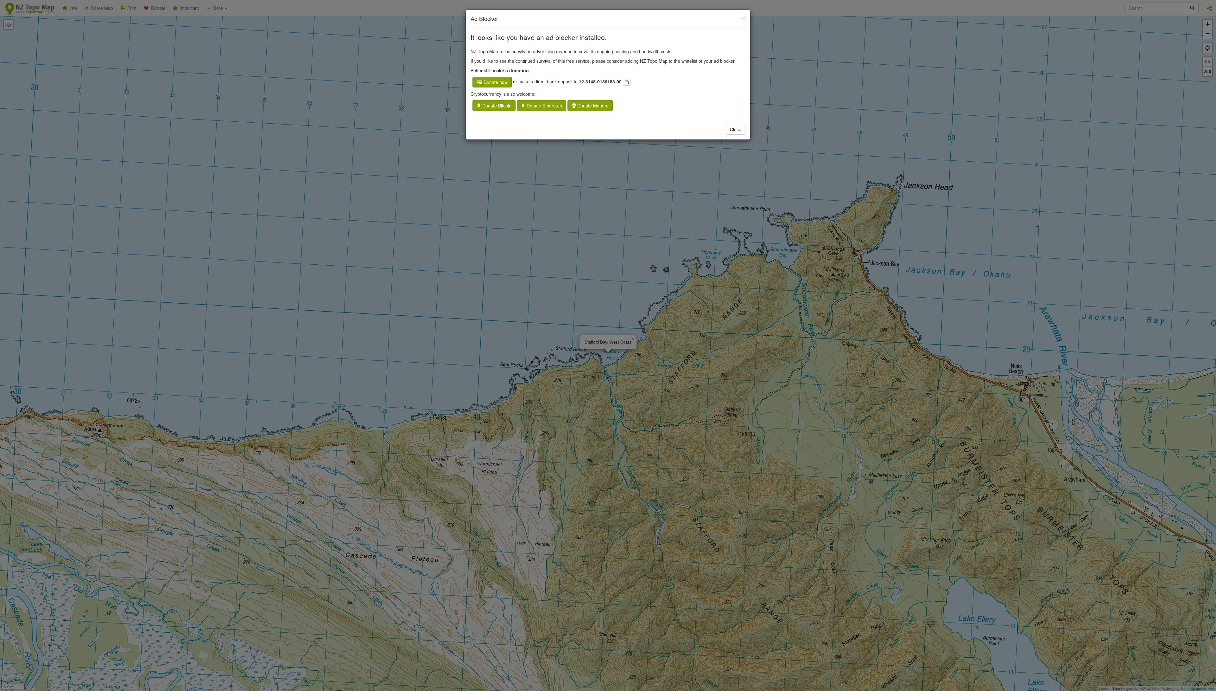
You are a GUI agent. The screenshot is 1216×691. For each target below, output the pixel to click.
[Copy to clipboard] (626, 82)
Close (735, 129)
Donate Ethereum (543, 105)
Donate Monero (592, 105)
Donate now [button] (495, 82)
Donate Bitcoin (496, 105)
